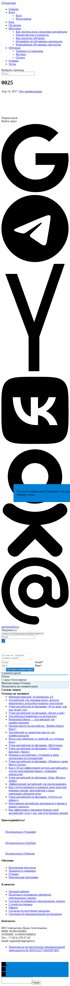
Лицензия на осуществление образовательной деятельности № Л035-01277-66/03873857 (37, 948)
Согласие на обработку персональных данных (37, 901)
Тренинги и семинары (29, 51)
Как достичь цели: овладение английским (41, 31)
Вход (19, 15)
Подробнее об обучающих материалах (39, 41)
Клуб (12, 12)
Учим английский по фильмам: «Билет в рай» (37, 712)
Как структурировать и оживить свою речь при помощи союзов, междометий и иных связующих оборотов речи (38, 790)
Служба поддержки (20, 904)
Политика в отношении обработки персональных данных (30, 896)
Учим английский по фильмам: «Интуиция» (36, 745)
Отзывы (13, 60)
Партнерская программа (23, 877)
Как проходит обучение (30, 38)
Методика (15, 28)
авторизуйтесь (10, 626)
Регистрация (23, 18)
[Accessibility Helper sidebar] (65, 4)
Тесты (12, 63)
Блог (11, 21)
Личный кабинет (19, 891)
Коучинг (21, 54)
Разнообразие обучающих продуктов (38, 44)
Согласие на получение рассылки (29, 910)
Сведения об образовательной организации (35, 914)
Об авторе (15, 25)
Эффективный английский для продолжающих (38, 783)
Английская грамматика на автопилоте (33, 716)
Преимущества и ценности (32, 34)
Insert (36, 982)
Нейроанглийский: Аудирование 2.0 (31, 696)
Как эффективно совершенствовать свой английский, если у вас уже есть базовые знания (38, 811)
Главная (13, 9)
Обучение (15, 47)
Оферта (13, 907)
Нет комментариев (30, 91)
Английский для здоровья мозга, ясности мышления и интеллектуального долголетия (36, 701)
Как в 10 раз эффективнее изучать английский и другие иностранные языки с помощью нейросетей (38, 771)
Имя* (38, 665)
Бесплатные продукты (22, 867)
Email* (39, 662)
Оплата (20, 57)
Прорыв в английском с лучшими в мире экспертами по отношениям (34, 756)
